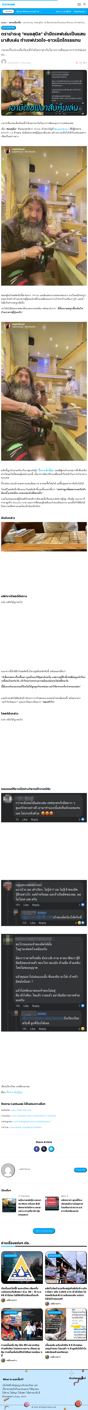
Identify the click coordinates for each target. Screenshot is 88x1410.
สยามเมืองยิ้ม (15, 22)
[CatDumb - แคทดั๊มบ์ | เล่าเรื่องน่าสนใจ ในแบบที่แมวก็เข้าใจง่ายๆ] (8, 4)
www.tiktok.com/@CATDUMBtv (26, 1127)
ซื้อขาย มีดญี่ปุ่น (14, 1092)
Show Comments (44, 1231)
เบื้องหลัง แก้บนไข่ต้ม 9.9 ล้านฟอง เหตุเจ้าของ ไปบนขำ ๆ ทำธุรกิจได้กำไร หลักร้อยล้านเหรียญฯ (65, 1348)
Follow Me (80, 1170)
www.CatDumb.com (21, 1110)
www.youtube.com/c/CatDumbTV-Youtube (33, 1115)
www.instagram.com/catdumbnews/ (32, 1121)
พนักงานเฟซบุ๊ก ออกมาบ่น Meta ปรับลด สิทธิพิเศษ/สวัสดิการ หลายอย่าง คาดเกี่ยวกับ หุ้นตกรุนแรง (29, 1207)
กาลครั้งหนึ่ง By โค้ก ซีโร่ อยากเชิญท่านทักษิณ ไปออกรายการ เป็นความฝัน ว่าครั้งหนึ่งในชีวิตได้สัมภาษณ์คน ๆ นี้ (21, 1350)
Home (4, 22)
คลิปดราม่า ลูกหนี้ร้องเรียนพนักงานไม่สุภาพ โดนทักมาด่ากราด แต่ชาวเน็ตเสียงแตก (72, 1205)
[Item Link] (21, 1267)
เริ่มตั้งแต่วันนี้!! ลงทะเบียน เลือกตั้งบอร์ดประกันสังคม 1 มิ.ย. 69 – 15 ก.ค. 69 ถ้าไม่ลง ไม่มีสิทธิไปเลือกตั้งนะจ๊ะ (21, 1291)
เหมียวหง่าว (11, 1300)
